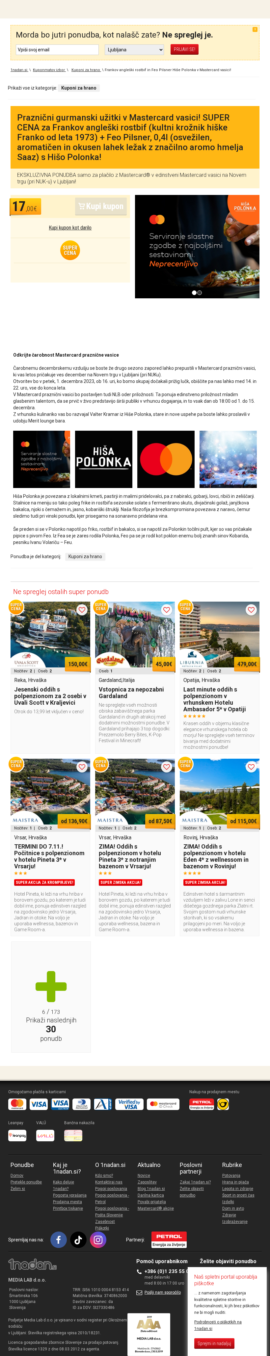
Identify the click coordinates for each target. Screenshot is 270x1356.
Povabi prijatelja (152, 1202)
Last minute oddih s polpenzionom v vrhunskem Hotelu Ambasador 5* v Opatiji (214, 699)
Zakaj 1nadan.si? (195, 1182)
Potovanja (231, 1175)
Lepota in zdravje (237, 1188)
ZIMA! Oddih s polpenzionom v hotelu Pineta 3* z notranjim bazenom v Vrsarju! (130, 856)
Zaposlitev (147, 1182)
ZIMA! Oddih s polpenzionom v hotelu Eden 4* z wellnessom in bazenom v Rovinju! (216, 856)
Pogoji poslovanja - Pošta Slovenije (112, 1211)
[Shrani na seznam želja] (82, 609)
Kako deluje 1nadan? (63, 1185)
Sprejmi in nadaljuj (214, 1343)
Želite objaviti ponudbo (192, 1192)
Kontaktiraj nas (108, 1182)
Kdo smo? (104, 1175)
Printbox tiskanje (68, 1208)
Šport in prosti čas (238, 1195)
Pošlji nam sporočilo (163, 1292)
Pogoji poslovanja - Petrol (112, 1198)
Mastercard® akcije (156, 1208)
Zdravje (229, 1215)
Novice (144, 1175)
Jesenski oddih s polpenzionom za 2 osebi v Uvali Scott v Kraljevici (50, 696)
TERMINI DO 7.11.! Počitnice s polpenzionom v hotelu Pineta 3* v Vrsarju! (49, 856)
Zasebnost (105, 1221)
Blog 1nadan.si (151, 1188)
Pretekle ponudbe (26, 1182)
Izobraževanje (235, 1221)
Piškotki (102, 1228)
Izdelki (228, 1202)
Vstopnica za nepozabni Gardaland (131, 692)
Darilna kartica (151, 1195)
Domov (17, 1175)
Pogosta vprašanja (70, 1195)
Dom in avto (233, 1208)
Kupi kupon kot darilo (70, 228)
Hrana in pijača (235, 1182)
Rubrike (232, 1165)
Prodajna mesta (67, 1202)
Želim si (18, 1188)
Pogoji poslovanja (111, 1188)
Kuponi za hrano (85, 556)
